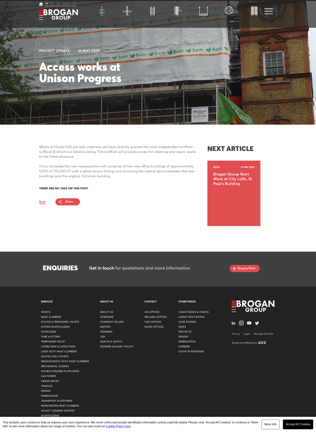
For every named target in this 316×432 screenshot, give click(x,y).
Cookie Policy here (118, 426)
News (182, 327)
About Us (106, 301)
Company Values (112, 322)
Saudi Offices (153, 327)
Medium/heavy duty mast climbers (65, 361)
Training (106, 332)
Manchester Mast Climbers (60, 406)
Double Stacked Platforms (60, 371)
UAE (58, 4)
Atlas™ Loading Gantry (58, 411)
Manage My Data (263, 334)
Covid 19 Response (191, 351)
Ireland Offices (155, 317)
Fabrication (49, 396)
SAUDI (66, 4)
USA (74, 4)
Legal (247, 334)
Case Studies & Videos (193, 312)
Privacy (236, 334)
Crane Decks (50, 381)
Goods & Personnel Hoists (60, 322)
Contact (150, 301)
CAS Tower (48, 376)
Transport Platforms (56, 401)
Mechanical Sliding (55, 366)
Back (42, 201)
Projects (184, 332)
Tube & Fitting (50, 337)
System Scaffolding (55, 327)
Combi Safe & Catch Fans (58, 346)
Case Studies (187, 322)
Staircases (48, 332)
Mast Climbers (51, 317)
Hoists (45, 312)
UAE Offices (152, 322)
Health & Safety (111, 341)
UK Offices (151, 312)
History (105, 327)
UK (46, 4)
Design (45, 391)
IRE (52, 4)
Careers (184, 346)
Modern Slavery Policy (116, 346)
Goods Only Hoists (54, 356)
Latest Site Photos (191, 317)
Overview (106, 317)
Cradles (46, 386)
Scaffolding (50, 415)
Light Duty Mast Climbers (59, 351)
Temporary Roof (53, 341)
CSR (102, 337)
